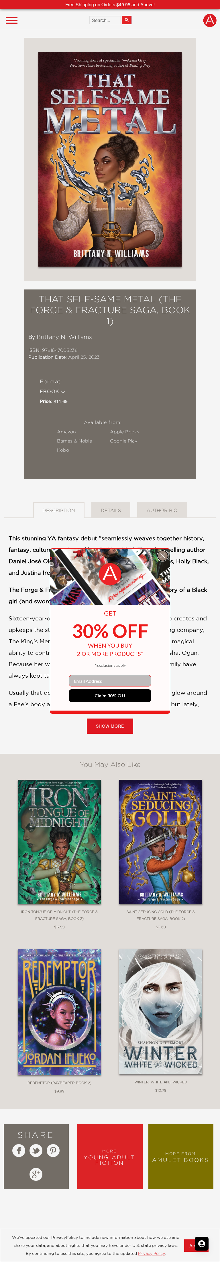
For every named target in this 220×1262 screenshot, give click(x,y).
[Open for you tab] (202, 1244)
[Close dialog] (163, 556)
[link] (110, 574)
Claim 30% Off (110, 695)
